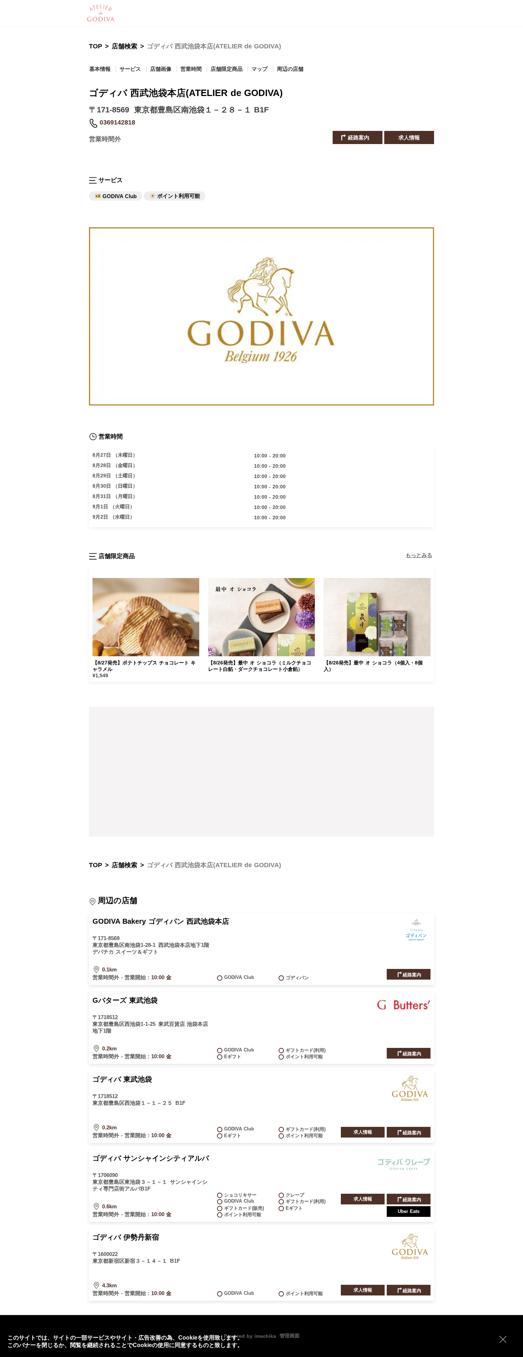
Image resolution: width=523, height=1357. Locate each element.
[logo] (113, 13)
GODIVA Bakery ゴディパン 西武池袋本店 (161, 921)
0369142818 (117, 122)
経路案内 (357, 137)
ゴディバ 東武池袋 (122, 1079)
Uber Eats (408, 1211)
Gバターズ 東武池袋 (125, 1000)
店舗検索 (124, 46)
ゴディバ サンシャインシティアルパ (151, 1158)
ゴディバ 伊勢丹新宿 (126, 1237)
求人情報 (409, 137)
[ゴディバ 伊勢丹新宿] (410, 1258)
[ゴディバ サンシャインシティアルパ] (403, 1170)
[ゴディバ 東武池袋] (410, 1100)
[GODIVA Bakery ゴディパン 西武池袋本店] (416, 942)
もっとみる (419, 555)
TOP (95, 46)
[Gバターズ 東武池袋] (403, 1012)
